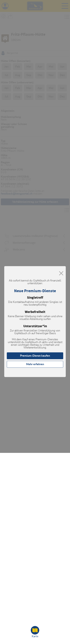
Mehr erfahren (35, 364)
